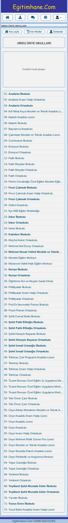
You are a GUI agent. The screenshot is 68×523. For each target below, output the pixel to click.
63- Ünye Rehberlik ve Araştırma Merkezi (28, 456)
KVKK (51, 520)
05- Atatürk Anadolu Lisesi (19, 117)
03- (18, 105)
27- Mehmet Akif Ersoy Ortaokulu (24, 246)
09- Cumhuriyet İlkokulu (18, 140)
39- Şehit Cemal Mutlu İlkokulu (22, 316)
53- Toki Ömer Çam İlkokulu (20, 398)
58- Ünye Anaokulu (15, 427)
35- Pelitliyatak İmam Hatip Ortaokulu (26, 292)
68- (30, 486)
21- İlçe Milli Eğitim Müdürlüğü (21, 210)
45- (26, 351)
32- (17, 275)
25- (17, 234)
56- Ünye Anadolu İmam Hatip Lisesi (25, 415)
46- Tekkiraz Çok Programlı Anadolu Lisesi (29, 357)
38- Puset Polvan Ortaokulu (20, 310)
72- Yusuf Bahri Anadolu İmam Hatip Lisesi (29, 509)
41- (25, 328)
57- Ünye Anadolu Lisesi (18, 421)
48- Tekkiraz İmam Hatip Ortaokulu (24, 369)
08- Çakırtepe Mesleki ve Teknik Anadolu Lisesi (32, 134)
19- (22, 199)
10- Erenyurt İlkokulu (16, 146)
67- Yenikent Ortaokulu (17, 480)
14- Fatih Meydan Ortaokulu (20, 169)
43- (27, 339)
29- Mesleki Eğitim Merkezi (20, 257)
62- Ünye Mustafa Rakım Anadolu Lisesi (28, 451)
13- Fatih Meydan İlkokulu (19, 164)
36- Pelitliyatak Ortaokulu (19, 298)
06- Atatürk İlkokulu (15, 123)
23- (16, 222)
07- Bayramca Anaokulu (18, 128)
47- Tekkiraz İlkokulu (16, 363)
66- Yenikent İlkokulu (16, 474)
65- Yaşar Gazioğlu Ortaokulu (21, 468)
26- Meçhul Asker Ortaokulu (20, 240)
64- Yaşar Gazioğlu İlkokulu (20, 462)
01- (17, 93)
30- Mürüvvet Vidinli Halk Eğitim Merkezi (28, 263)
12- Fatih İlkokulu (14, 158)
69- (31, 491)
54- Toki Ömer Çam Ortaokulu (22, 404)
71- (19, 503)
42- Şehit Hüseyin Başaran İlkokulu (25, 333)
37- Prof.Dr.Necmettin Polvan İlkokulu (26, 304)
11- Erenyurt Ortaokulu (17, 152)
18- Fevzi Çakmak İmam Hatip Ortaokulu (28, 193)
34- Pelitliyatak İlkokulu (17, 287)
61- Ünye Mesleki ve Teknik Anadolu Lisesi (29, 445)
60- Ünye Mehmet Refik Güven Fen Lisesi (29, 439)
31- (16, 269)
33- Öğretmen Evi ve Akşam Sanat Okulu (28, 281)
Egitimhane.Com (22, 520)
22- (15, 216)
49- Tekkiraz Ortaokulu (17, 374)
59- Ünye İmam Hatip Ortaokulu (23, 433)
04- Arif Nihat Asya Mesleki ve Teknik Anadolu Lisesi (35, 111)
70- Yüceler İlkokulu (15, 497)
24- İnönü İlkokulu (14, 228)
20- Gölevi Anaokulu (16, 205)
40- (23, 322)
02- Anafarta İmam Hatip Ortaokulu (24, 99)
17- (20, 187)
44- (25, 345)
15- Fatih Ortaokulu (15, 175)
